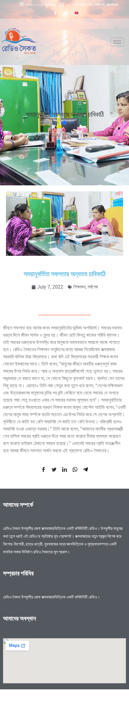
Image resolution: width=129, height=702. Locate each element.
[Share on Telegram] (85, 469)
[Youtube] (76, 12)
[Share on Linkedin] (64, 469)
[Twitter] (66, 12)
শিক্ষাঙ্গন (80, 287)
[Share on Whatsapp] (75, 469)
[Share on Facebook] (43, 469)
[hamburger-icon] (117, 42)
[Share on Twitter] (54, 469)
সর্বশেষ (93, 287)
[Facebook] (55, 12)
